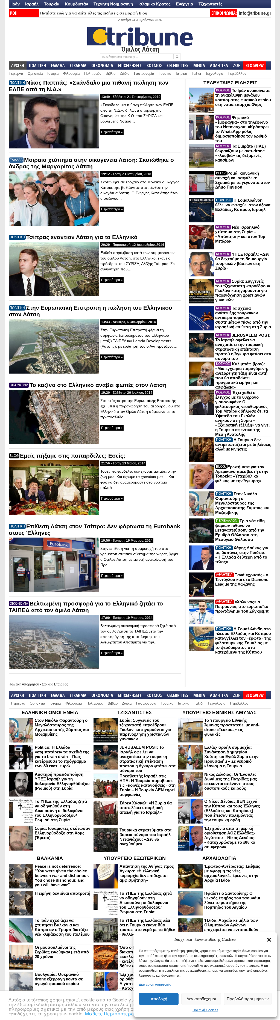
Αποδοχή (159, 999)
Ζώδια (125, 73)
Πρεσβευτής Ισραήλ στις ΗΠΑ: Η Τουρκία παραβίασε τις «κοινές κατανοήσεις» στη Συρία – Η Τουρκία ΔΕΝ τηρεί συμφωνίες (147, 785)
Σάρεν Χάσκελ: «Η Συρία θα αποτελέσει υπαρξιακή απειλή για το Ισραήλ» (145, 808)
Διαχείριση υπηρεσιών (155, 984)
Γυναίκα (165, 73)
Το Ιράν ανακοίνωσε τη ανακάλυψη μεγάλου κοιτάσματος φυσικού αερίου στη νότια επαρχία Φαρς (243, 97)
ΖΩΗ (237, 65)
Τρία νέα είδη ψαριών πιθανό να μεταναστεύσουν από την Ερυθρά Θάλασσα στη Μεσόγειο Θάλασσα (240, 530)
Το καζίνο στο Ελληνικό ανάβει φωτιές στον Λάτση (98, 385)
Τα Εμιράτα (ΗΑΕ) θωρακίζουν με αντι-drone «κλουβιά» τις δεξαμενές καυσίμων (240, 153)
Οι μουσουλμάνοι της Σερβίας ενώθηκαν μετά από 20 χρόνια (62, 952)
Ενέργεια (184, 4)
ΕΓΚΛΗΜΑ (78, 65)
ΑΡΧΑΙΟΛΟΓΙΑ (219, 858)
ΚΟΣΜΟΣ (154, 65)
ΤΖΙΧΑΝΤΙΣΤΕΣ (134, 712)
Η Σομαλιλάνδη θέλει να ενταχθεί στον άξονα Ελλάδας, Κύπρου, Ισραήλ (242, 205)
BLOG (14, 456)
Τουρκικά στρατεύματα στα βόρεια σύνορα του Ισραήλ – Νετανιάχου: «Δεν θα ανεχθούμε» (146, 837)
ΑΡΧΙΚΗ (17, 65)
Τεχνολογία (214, 73)
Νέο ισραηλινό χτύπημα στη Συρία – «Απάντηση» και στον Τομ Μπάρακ (240, 234)
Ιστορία (53, 73)
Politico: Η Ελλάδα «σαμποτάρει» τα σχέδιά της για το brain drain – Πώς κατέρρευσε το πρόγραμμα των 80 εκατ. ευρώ (62, 756)
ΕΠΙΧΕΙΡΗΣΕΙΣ (130, 65)
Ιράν (15, 4)
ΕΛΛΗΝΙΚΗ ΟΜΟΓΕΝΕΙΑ (50, 712)
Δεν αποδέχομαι (201, 999)
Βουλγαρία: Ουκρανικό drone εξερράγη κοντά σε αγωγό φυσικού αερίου (59, 979)
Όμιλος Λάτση (140, 48)
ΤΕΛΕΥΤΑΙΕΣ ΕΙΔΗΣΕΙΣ (230, 82)
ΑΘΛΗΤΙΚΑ (219, 65)
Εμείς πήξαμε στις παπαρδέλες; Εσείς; (72, 455)
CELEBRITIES (177, 65)
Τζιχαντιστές (211, 4)
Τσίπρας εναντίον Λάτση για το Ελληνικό (82, 237)
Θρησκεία (35, 73)
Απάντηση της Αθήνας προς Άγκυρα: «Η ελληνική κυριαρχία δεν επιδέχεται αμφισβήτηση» (146, 873)
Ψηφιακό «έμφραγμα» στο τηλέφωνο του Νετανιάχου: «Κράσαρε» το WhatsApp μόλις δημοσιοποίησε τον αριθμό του (242, 129)
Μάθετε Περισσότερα (110, 1013)
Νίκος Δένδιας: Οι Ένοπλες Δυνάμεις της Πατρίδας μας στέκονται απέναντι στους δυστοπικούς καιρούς (230, 781)
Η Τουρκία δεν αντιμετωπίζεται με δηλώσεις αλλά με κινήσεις (243, 444)
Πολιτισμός (92, 73)
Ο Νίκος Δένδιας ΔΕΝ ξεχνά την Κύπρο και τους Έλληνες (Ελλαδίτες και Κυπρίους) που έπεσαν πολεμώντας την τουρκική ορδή (232, 810)
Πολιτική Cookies (205, 1010)
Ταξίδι (196, 73)
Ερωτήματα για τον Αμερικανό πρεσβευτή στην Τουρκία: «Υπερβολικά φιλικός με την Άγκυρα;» (241, 473)
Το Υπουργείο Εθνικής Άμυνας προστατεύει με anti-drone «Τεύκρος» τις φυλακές (231, 727)
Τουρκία (51, 4)
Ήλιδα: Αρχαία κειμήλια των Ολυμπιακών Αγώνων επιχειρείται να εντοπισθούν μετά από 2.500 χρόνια (231, 927)
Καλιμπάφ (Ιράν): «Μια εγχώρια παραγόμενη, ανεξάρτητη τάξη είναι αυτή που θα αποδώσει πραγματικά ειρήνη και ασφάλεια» (241, 375)
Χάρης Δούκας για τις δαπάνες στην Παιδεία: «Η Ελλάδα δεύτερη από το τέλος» (241, 554)
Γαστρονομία (144, 73)
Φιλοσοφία (71, 73)
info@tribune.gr (255, 13)
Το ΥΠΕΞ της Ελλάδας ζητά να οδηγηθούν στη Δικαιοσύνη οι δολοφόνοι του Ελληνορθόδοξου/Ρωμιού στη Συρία (61, 810)
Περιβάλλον (237, 73)
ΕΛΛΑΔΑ (58, 65)
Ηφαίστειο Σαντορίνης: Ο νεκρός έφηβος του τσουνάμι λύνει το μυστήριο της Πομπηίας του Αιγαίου (232, 900)
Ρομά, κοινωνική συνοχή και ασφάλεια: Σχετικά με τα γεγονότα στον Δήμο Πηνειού (242, 180)
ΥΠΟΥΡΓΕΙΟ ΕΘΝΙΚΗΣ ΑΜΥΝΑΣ (219, 712)
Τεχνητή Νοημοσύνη (113, 4)
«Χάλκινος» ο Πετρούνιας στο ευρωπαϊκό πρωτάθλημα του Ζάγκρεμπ (242, 606)
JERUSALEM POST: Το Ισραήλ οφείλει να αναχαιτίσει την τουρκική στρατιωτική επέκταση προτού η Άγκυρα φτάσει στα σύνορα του (243, 347)
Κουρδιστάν (76, 4)
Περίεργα (16, 73)
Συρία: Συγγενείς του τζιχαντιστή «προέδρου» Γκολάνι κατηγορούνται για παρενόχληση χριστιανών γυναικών (242, 290)
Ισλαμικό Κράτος (154, 4)
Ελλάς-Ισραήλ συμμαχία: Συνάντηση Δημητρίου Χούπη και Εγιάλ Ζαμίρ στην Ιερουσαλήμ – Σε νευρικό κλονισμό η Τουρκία (231, 756)
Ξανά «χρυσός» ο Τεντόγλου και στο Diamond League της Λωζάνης (242, 579)
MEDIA (199, 65)
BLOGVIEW (255, 65)
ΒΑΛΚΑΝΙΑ (50, 858)
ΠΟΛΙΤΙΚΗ (37, 65)
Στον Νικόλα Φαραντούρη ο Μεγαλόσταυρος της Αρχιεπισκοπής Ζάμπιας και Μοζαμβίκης (242, 503)
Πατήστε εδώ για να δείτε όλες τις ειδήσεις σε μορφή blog (93, 13)
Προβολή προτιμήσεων (248, 999)
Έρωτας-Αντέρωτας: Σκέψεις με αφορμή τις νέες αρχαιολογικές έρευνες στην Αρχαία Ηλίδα (232, 873)
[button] (269, 940)
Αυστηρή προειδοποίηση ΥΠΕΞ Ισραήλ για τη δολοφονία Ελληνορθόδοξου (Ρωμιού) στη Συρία (62, 781)
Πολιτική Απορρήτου (24, 684)
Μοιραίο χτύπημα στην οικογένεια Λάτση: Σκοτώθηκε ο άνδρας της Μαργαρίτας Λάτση (91, 163)
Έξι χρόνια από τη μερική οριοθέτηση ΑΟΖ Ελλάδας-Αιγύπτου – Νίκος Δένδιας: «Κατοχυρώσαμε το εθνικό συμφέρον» (230, 837)
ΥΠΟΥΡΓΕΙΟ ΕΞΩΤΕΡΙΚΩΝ (135, 858)
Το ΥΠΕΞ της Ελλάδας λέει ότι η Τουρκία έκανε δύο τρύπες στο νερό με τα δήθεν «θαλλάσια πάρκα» (147, 927)
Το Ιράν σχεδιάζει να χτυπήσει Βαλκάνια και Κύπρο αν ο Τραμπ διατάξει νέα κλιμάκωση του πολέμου (62, 927)
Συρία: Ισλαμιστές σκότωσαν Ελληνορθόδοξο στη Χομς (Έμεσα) (62, 833)
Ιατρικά (181, 73)
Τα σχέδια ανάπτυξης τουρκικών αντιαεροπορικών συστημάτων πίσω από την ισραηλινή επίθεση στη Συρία (243, 317)
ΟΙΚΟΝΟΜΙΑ (102, 65)
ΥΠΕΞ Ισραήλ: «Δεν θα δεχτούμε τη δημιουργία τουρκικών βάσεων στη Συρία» (242, 261)
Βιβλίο (110, 73)
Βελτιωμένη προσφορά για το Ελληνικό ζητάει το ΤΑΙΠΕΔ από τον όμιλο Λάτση (86, 606)
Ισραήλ (32, 4)
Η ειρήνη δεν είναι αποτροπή (62, 893)
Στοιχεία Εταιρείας (55, 684)
